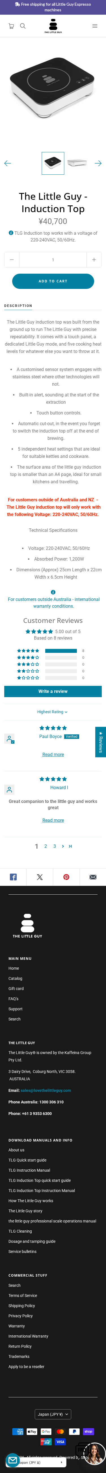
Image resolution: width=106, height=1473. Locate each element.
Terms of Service (22, 1295)
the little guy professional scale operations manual (52, 1221)
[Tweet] (40, 877)
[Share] (13, 877)
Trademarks (18, 1356)
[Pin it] (66, 877)
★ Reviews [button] (100, 742)
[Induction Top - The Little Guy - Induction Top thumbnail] (53, 163)
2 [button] (45, 846)
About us (16, 1150)
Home (13, 968)
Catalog (15, 978)
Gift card (16, 988)
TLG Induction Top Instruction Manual (41, 1190)
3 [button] (54, 846)
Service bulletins (22, 1251)
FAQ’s (13, 998)
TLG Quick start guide (27, 1160)
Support (15, 1009)
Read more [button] (53, 754)
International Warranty (28, 1336)
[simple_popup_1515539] (13, 1460)
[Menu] (94, 25)
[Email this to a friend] (93, 877)
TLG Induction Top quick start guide (39, 1180)
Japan (50, 1414)
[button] (28, 651)
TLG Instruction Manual (29, 1170)
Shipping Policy (21, 1305)
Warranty (16, 1326)
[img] (53, 728)
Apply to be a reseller (26, 1366)
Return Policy (20, 1346)
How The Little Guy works (30, 1200)
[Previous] (8, 163)
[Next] (98, 163)
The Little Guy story (25, 1211)
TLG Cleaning (20, 1231)
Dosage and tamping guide (31, 1241)
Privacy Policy (20, 1316)
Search (14, 1019)
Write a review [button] (53, 691)
